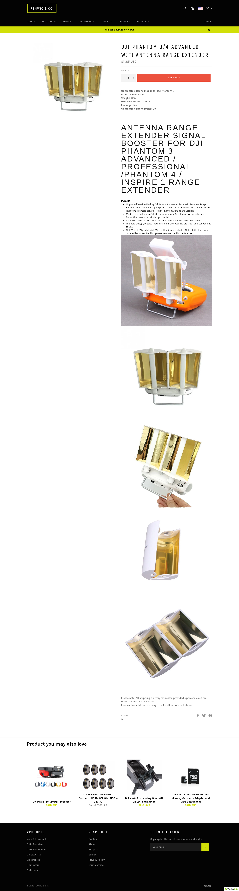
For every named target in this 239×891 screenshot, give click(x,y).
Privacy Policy (97, 859)
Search (92, 854)
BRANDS (142, 21)
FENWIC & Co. (41, 886)
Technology (87, 21)
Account (208, 21)
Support (93, 849)
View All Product (36, 839)
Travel (67, 21)
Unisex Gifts (34, 854)
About (92, 844)
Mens (107, 21)
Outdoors (32, 870)
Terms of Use (96, 864)
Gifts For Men (35, 844)
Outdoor (48, 21)
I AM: (30, 21)
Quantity (125, 70)
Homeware (33, 864)
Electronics (33, 859)
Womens (125, 21)
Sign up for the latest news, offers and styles (176, 839)
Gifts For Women (36, 849)
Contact (93, 839)
